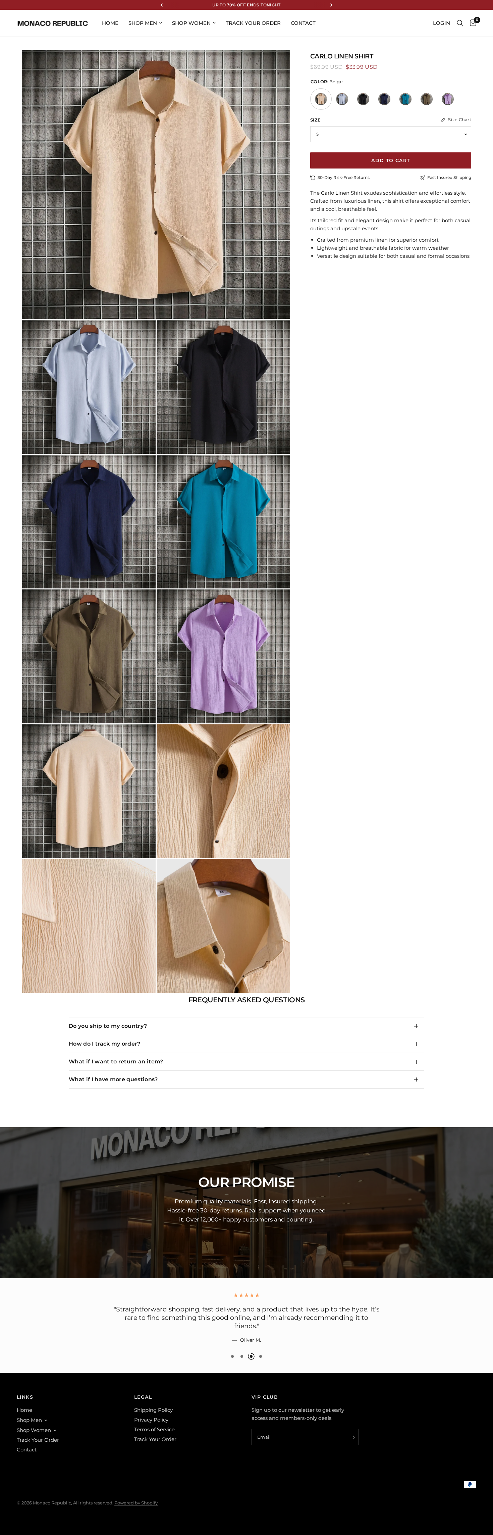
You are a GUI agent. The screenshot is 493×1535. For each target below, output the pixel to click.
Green (405, 99)
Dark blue (384, 99)
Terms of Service (154, 1429)
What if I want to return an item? (116, 1061)
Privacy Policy (151, 1420)
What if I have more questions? (113, 1079)
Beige (321, 99)
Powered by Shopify (136, 1502)
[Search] (460, 23)
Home (110, 23)
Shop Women (191, 23)
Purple (447, 99)
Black (363, 99)
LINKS (25, 1397)
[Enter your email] (352, 1437)
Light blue (342, 99)
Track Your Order (253, 23)
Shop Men (142, 23)
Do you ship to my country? (108, 1026)
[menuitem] (110, 23)
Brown (426, 99)
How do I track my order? (105, 1044)
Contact (303, 23)
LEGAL (143, 1397)
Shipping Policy (153, 1410)
